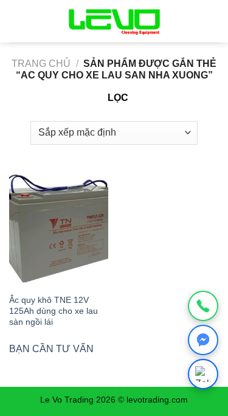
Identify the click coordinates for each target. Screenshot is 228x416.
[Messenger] (203, 340)
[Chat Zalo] (203, 374)
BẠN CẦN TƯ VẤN (51, 349)
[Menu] (16, 21)
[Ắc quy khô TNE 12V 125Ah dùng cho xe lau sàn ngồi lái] (58, 228)
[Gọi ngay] (203, 306)
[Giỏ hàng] (208, 21)
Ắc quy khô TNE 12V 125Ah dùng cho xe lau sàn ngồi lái (53, 311)
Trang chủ (41, 63)
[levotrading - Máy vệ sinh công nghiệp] (114, 21)
